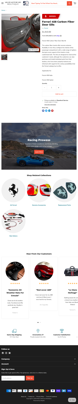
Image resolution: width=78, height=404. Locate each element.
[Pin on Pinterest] (52, 111)
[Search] (69, 3)
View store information (50, 104)
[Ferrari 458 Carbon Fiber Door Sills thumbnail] (4, 57)
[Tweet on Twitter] (46, 111)
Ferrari (46, 28)
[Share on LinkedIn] (49, 111)
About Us (23, 396)
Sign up (30, 378)
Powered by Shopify (39, 400)
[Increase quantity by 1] (58, 87)
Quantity (44, 83)
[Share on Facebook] (43, 111)
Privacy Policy (40, 396)
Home (3, 10)
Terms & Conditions (51, 396)
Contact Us (31, 396)
